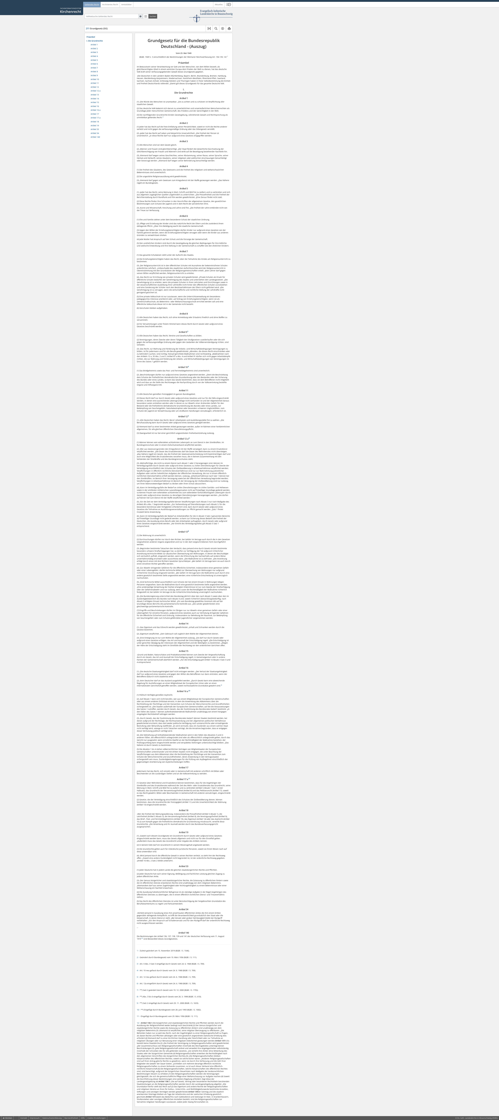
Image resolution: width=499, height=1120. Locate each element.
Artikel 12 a (95, 91)
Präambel (91, 37)
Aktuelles (219, 4)
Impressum (35, 1118)
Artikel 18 (95, 121)
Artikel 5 (94, 60)
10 (138, 1009)
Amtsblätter (126, 4)
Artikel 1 (94, 44)
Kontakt (23, 1118)
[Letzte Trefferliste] (145, 16)
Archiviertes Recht (110, 4)
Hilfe (83, 1118)
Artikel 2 (94, 48)
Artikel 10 (95, 79)
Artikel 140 (95, 137)
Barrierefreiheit (71, 1118)
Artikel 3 (94, 52)
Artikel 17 (95, 114)
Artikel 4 (94, 56)
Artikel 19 (95, 125)
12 (138, 1023)
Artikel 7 (94, 67)
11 (138, 1016)
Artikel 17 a (95, 117)
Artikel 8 (94, 71)
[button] (228, 4)
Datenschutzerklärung (52, 1118)
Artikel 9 (94, 75)
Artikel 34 (95, 133)
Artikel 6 (94, 64)
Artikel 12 (95, 87)
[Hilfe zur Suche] (140, 16)
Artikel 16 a (95, 110)
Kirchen (8, 1118)
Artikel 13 (95, 94)
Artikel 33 (95, 129)
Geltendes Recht (92, 4)
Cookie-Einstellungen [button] (96, 1118)
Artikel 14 (95, 98)
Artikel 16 (95, 106)
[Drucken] (229, 28)
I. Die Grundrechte (95, 41)
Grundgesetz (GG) (97, 28)
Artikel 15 (95, 102)
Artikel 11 (95, 83)
